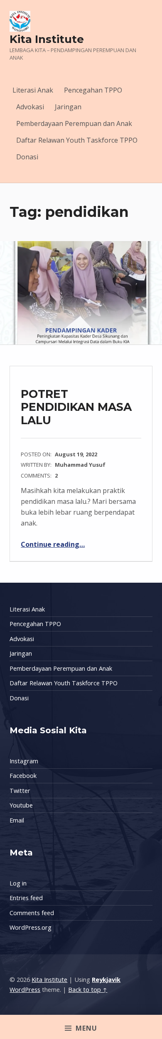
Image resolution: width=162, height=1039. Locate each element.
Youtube (21, 805)
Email (17, 820)
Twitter (20, 791)
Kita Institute (47, 39)
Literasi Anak (32, 90)
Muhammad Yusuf (80, 464)
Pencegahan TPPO (93, 90)
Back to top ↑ (87, 990)
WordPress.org (31, 927)
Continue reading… (53, 544)
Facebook (23, 776)
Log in (18, 883)
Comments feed (32, 913)
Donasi (27, 156)
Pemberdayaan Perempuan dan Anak (74, 123)
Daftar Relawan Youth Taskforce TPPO (76, 140)
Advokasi (30, 106)
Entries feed (26, 898)
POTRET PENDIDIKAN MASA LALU (76, 407)
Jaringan (68, 106)
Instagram (24, 761)
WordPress (25, 990)
